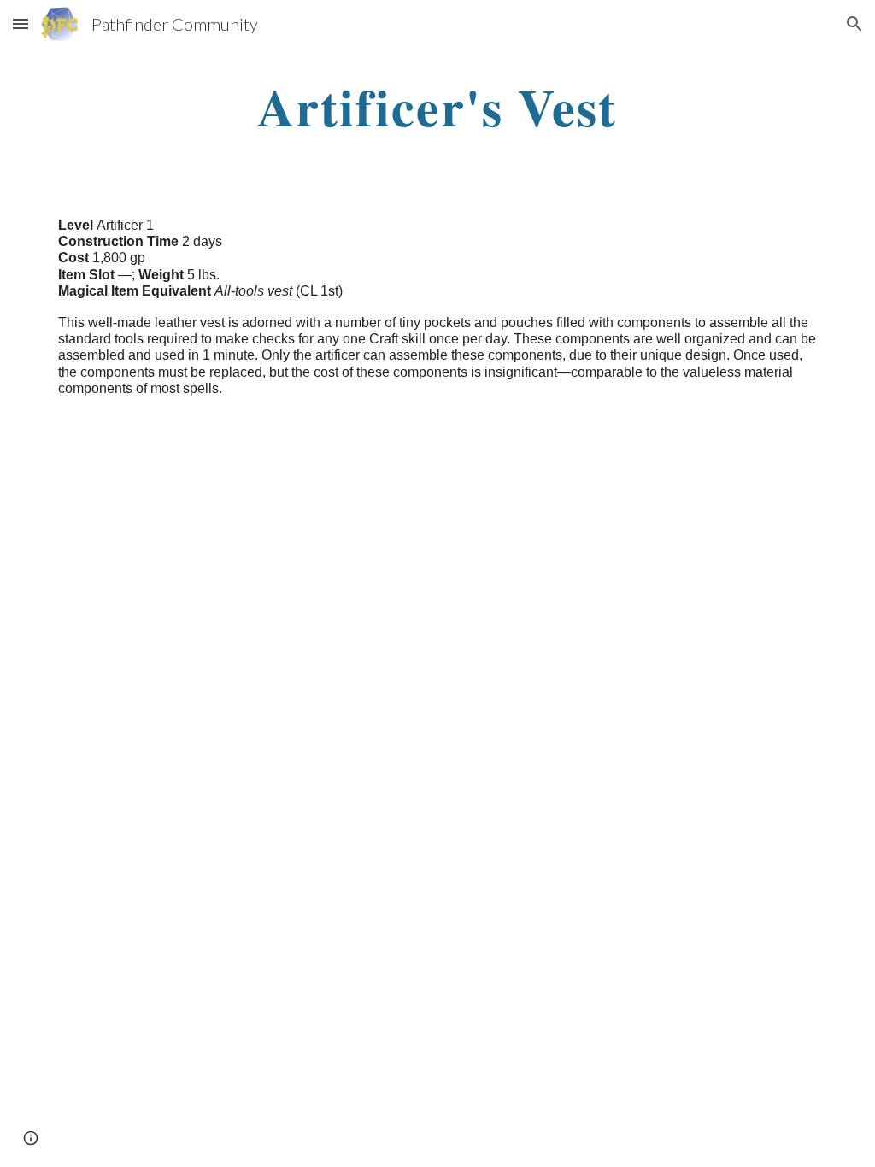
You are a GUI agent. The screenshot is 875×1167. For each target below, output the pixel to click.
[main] (437, 107)
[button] (20, 23)
